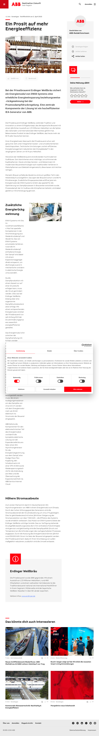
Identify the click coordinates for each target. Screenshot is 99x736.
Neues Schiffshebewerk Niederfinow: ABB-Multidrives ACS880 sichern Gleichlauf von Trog (25, 663)
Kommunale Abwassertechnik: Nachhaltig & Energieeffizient (23, 706)
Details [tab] (49, 351)
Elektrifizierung (61, 658)
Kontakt (38, 723)
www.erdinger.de (28, 596)
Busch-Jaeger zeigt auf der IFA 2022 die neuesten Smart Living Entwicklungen (71, 663)
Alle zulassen (77, 389)
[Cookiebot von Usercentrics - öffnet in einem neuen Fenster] (83, 345)
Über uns (6, 723)
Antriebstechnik (16, 658)
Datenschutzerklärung (78, 730)
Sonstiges (14, 702)
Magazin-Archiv (27, 723)
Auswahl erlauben (49, 389)
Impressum (92, 730)
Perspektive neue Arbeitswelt (63, 705)
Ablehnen (21, 389)
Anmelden (15, 723)
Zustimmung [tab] (20, 351)
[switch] (38, 381)
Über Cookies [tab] (78, 351)
